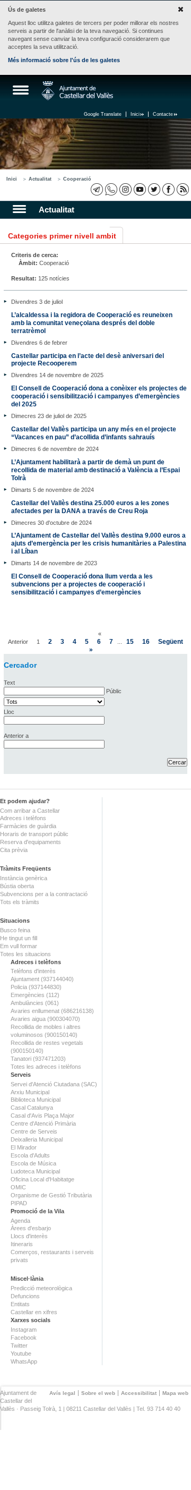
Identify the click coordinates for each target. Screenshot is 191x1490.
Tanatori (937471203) (38, 1058)
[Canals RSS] (183, 189)
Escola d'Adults (30, 1155)
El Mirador (24, 1147)
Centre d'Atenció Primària (43, 1123)
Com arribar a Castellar (30, 810)
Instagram (24, 1329)
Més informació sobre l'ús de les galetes (64, 60)
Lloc (9, 712)
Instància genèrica (23, 878)
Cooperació (77, 179)
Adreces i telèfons (23, 818)
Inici (135, 114)
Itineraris (22, 1244)
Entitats (20, 1304)
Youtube (21, 1353)
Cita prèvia (14, 850)
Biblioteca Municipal (35, 1099)
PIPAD (19, 1203)
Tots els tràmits (19, 902)
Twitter (19, 1345)
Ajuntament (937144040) (42, 979)
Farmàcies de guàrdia (28, 826)
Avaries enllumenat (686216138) (52, 1011)
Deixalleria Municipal (37, 1139)
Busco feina (15, 930)
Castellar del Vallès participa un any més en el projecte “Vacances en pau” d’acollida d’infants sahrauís (93, 432)
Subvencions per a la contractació (44, 894)
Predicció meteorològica (41, 1288)
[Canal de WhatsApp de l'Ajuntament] (111, 189)
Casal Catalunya (32, 1107)
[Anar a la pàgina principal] (77, 90)
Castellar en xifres (34, 1312)
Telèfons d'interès (33, 971)
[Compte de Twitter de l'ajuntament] (154, 189)
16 (146, 641)
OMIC (18, 1187)
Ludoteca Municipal (35, 1171)
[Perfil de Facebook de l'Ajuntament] (168, 189)
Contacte (163, 114)
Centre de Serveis (34, 1131)
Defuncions (25, 1296)
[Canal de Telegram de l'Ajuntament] (97, 189)
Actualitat (40, 179)
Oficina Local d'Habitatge (42, 1179)
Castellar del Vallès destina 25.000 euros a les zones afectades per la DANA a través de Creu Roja (90, 506)
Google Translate (102, 114)
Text (9, 682)
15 (130, 641)
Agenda (20, 1220)
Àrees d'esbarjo (31, 1228)
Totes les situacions (25, 954)
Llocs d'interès (29, 1236)
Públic (113, 691)
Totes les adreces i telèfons (46, 1066)
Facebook (24, 1337)
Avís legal (62, 1393)
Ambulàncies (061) (35, 1003)
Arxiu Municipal (30, 1092)
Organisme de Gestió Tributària (51, 1195)
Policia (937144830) (36, 987)
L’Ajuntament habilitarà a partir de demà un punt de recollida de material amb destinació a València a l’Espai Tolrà (95, 469)
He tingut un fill (18, 938)
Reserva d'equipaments (30, 842)
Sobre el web (98, 1393)
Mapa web (175, 1393)
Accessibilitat (139, 1393)
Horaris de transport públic (34, 834)
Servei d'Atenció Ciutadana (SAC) (54, 1084)
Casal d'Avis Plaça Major (42, 1115)
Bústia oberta (17, 886)
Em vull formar (18, 946)
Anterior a (16, 736)
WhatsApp (24, 1361)
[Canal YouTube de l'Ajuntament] (140, 189)
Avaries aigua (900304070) (45, 1019)
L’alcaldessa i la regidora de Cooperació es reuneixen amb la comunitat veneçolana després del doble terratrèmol (91, 322)
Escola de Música (33, 1163)
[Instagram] (125, 189)
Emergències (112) (35, 995)
